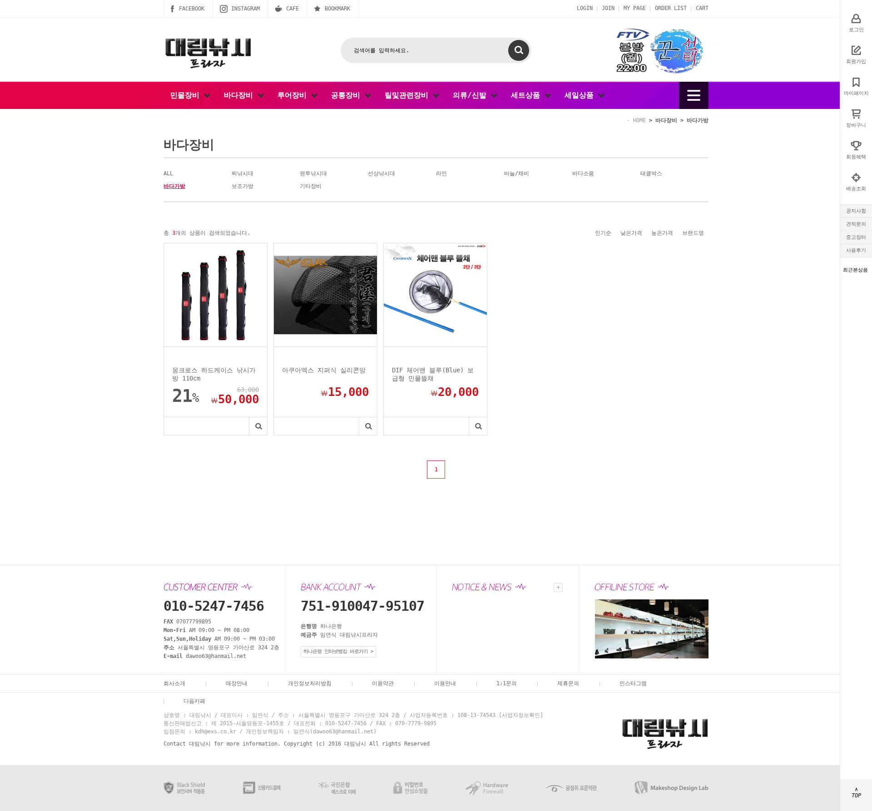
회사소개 (174, 683)
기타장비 (311, 186)
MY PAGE (635, 8)
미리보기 (258, 426)
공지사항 (856, 211)
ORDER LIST (671, 8)
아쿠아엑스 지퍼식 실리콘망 (324, 370)
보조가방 (242, 186)
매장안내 (237, 683)
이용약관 (383, 683)
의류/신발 (472, 95)
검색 (518, 50)
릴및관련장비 (409, 95)
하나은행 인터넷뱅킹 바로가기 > (338, 651)
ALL (168, 173)
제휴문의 (568, 683)
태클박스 (651, 173)
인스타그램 (633, 683)
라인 (441, 173)
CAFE (292, 8)
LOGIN (585, 8)
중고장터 (856, 237)
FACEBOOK (191, 8)
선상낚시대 (381, 173)
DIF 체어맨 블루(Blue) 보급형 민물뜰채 (433, 374)
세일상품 (581, 95)
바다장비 (241, 95)
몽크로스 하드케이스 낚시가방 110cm (214, 374)
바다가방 (697, 120)
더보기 (558, 587)
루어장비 (294, 95)
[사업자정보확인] (521, 715)
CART (702, 8)
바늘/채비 (516, 173)
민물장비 (187, 95)
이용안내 (445, 683)
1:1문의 (506, 683)
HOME (639, 120)
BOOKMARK (337, 8)
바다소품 (583, 173)
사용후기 (856, 250)
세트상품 (528, 95)
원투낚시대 (313, 173)
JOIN (608, 8)
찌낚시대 (242, 173)
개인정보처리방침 (310, 683)
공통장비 (348, 95)
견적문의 (856, 224)
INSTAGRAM (245, 8)
